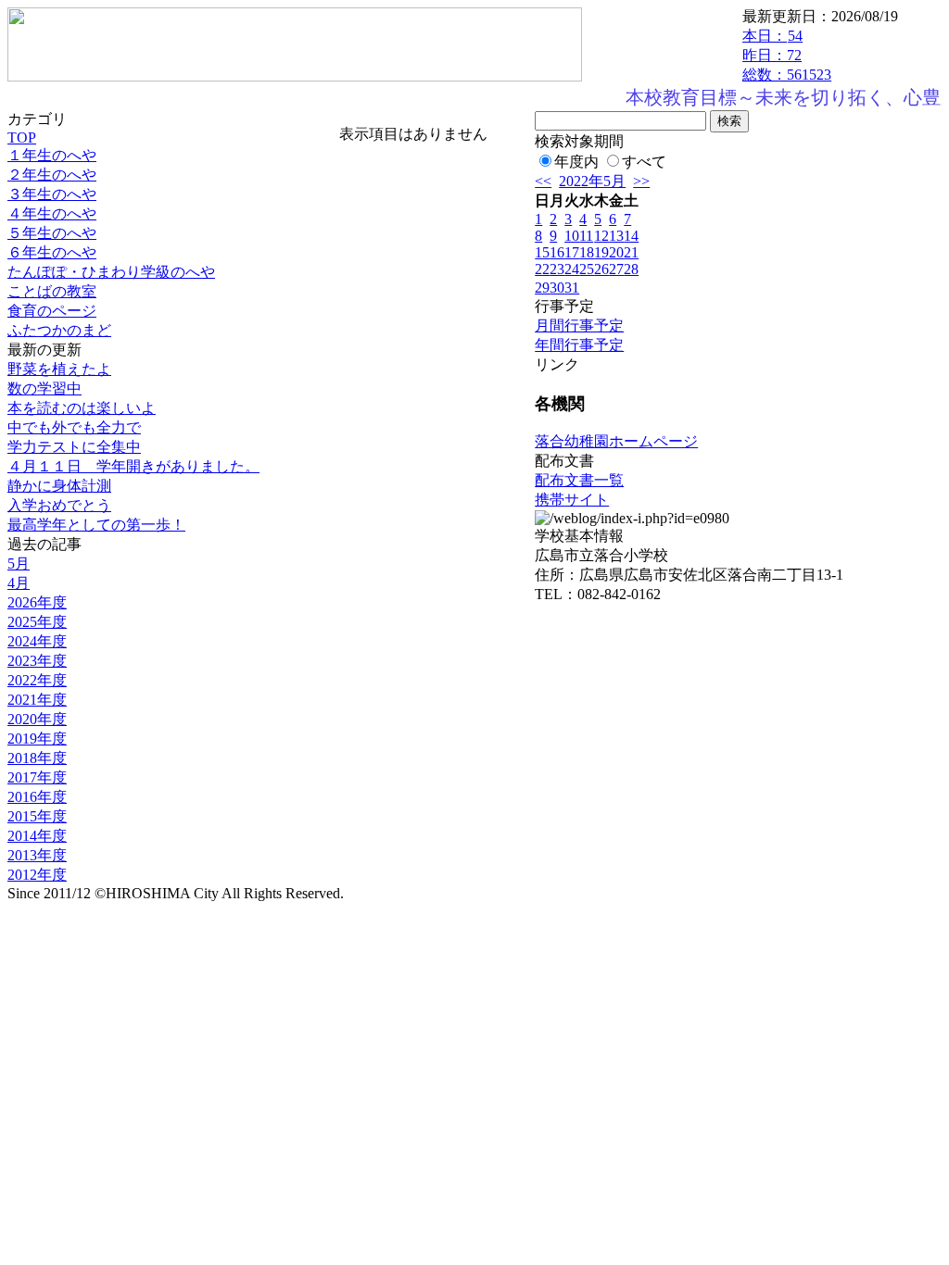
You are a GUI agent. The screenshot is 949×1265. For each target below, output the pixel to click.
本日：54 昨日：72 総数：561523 (786, 55)
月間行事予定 (579, 325)
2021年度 (37, 700)
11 (586, 236)
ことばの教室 (51, 291)
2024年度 (37, 641)
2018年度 (37, 758)
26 (601, 269)
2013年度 (37, 855)
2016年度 (37, 797)
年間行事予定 (579, 345)
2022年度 (37, 680)
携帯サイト (572, 499)
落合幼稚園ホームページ (616, 441)
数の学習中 (44, 388)
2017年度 (37, 777)
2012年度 (37, 875)
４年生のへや (51, 213)
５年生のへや (51, 233)
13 (616, 236)
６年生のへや (51, 252)
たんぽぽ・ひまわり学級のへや (111, 272)
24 (571, 269)
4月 (18, 583)
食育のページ (51, 311)
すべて (644, 161)
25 (586, 269)
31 (571, 287)
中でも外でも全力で (74, 427)
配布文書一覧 (579, 480)
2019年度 (37, 738)
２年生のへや (51, 174)
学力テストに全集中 (74, 447)
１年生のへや (51, 155)
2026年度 (37, 602)
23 (557, 269)
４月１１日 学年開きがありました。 (133, 466)
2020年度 (37, 719)
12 (601, 236)
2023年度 (37, 661)
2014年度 (37, 836)
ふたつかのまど (59, 330)
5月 (18, 563)
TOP (21, 137)
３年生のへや (51, 194)
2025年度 (37, 622)
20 (616, 252)
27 (616, 269)
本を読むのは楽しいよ (81, 408)
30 (557, 287)
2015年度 (37, 816)
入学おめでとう (59, 505)
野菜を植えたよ (59, 369)
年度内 (576, 161)
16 (557, 252)
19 (601, 252)
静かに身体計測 (59, 486)
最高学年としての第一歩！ (96, 524)
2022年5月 (592, 181)
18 (586, 252)
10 (571, 236)
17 (571, 252)
